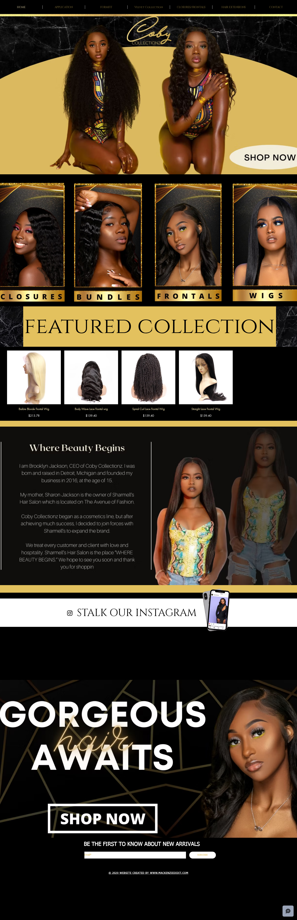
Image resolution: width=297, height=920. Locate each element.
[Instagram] (69, 613)
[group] (148, 384)
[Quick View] (34, 377)
